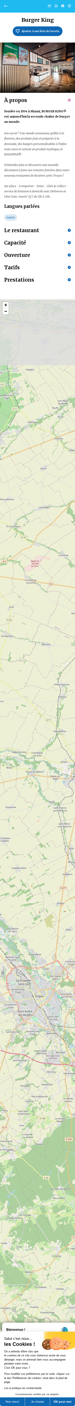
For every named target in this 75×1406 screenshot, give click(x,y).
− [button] (5, 311)
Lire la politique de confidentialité (23, 1388)
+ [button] (5, 305)
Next (48, 86)
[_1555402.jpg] (37, 68)
